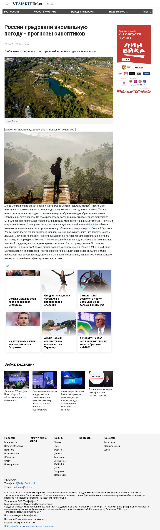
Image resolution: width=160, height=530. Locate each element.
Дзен (107, 449)
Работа (147, 11)
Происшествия (12, 453)
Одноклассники (112, 446)
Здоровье (59, 471)
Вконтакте (109, 442)
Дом (56, 446)
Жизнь (57, 442)
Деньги (58, 453)
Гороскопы (59, 457)
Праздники (60, 475)
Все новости (11, 11)
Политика (9, 449)
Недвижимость (118, 11)
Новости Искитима (45, 11)
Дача (57, 467)
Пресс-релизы (11, 464)
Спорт (7, 461)
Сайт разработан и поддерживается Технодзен (29, 526)
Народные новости (82, 11)
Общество (9, 457)
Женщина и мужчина (60, 462)
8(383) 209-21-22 (25, 483)
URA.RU (91, 224)
